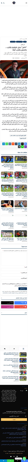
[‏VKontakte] (10, 144)
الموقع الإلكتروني (24, 278)
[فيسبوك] (25, 144)
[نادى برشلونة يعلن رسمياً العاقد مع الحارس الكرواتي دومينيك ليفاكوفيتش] (7, 203)
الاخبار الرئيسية (19, 41)
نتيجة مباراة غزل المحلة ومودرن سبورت (21, 209)
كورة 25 (5, 451)
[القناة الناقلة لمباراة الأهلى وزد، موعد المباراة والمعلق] (21, 175)
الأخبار (21, 38)
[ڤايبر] (25, 146)
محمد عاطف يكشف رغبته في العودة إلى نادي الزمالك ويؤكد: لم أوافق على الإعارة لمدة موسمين (7, 225)
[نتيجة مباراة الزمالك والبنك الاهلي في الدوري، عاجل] (21, 233)
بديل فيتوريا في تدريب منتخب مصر (17, 135)
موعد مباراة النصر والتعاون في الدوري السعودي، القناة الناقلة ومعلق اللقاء (21, 165)
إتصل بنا (6, 453)
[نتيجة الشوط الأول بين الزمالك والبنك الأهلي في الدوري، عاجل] (7, 233)
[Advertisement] (14, 22)
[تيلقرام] (3, 144)
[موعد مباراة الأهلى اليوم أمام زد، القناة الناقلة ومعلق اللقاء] (7, 175)
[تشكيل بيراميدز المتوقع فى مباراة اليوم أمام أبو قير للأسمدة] (21, 218)
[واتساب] (6, 144)
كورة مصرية (13, 41)
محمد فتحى (23, 58)
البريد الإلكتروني (24, 272)
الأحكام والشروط (12, 453)
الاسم (25, 267)
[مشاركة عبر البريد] (19, 146)
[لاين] (22, 146)
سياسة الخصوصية (19, 453)
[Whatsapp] (24, 458)
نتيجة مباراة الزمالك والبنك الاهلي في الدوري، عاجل (22, 239)
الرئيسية (24, 38)
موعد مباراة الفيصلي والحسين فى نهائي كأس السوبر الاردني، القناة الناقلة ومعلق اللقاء (7, 194)
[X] (22, 144)
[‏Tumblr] (16, 144)
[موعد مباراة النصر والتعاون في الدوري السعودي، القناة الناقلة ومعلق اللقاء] (21, 159)
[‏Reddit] (13, 144)
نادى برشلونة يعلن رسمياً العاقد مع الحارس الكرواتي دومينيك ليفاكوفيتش (7, 210)
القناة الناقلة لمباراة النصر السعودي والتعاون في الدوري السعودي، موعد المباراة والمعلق (7, 166)
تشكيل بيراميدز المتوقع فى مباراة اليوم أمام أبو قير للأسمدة (21, 224)
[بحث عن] (1, 3)
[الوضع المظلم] (4, 3)
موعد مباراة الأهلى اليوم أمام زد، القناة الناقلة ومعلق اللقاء (7, 180)
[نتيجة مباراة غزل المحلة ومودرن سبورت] (21, 203)
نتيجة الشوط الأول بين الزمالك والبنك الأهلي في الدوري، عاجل (7, 239)
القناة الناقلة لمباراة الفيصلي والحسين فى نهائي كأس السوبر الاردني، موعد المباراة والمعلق (21, 195)
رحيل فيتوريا (22, 138)
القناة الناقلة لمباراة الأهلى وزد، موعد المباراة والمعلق (21, 180)
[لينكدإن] (19, 144)
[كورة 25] (14, 3)
